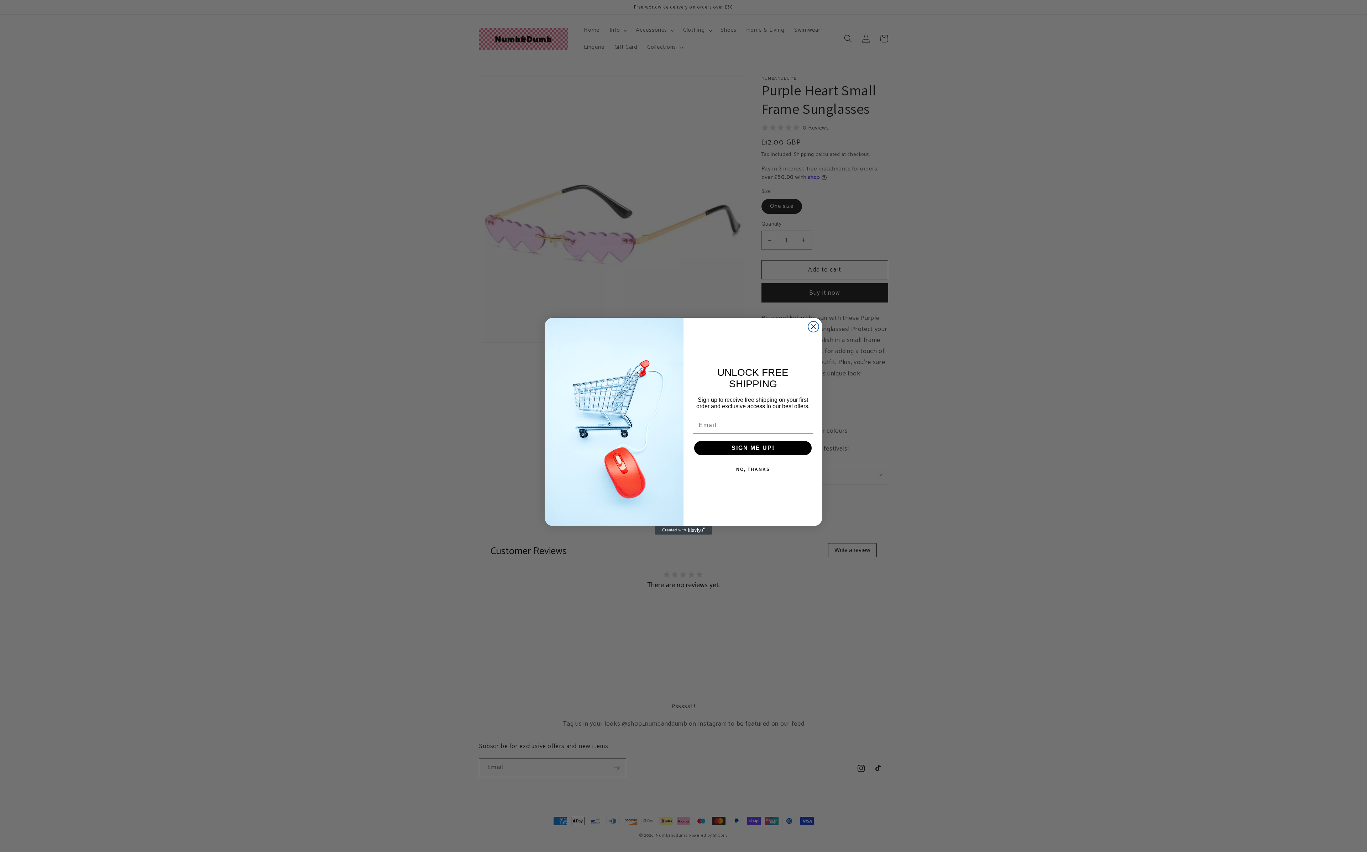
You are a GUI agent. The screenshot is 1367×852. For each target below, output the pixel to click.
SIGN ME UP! (753, 448)
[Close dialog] (813, 326)
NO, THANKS (753, 469)
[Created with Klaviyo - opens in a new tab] (683, 530)
